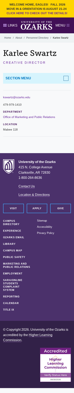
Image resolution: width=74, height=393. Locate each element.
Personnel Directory (37, 37)
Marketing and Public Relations (16, 265)
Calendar (11, 303)
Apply (37, 208)
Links (12, 25)
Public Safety (14, 257)
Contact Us (26, 186)
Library (9, 244)
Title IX (8, 309)
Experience (12, 230)
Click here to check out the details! (37, 13)
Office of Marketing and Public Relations (29, 117)
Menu (60, 25)
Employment (12, 273)
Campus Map (12, 250)
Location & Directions (34, 194)
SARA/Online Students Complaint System (12, 285)
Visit (13, 208)
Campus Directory (11, 223)
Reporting (11, 296)
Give (60, 208)
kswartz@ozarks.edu (16, 97)
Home (7, 37)
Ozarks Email (13, 237)
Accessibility (44, 226)
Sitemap (42, 220)
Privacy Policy (45, 233)
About (18, 37)
